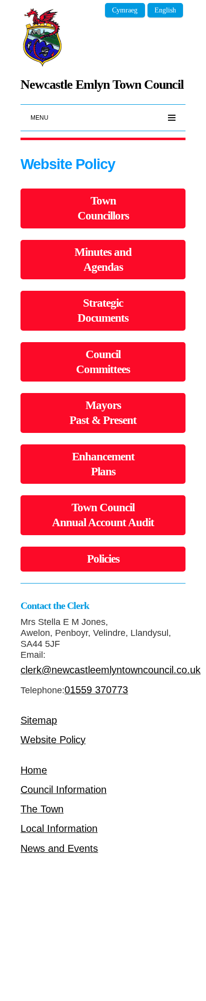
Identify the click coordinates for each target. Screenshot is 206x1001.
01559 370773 (96, 689)
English (165, 10)
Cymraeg (125, 10)
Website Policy (53, 739)
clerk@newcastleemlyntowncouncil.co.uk (110, 669)
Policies (103, 559)
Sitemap (38, 720)
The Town (42, 808)
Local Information (59, 828)
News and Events (59, 848)
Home (33, 770)
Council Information (63, 789)
